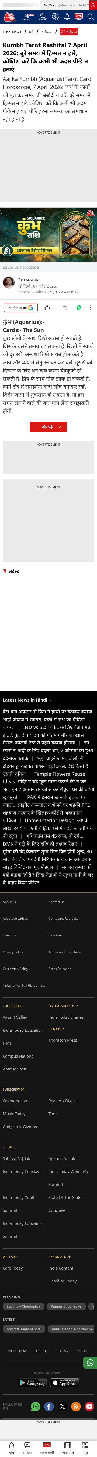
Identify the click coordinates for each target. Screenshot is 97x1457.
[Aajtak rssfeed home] (76, 1406)
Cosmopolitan (16, 1100)
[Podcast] (55, 16)
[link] (93, 5)
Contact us (56, 901)
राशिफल (46, 32)
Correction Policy (15, 968)
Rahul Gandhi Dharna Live (72, 1328)
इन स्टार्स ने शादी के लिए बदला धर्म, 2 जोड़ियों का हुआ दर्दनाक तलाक (48, 750)
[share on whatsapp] (90, 1363)
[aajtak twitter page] (62, 1406)
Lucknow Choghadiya (23, 1306)
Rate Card (55, 935)
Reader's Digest (62, 1100)
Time (53, 1113)
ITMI (7, 1043)
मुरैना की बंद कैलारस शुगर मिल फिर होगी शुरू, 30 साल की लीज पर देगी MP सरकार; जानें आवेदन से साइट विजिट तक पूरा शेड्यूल (47, 859)
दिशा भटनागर (28, 279)
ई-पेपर (62, 5)
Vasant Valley (15, 1017)
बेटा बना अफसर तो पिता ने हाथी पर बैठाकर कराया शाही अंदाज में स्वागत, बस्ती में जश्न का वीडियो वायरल (47, 719)
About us (9, 901)
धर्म (31, 32)
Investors (9, 935)
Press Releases (59, 968)
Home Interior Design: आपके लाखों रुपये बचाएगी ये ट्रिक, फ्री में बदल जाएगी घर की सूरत (47, 828)
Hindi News (12, 31)
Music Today (14, 1113)
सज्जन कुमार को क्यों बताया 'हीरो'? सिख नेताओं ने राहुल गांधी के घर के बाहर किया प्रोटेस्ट (48, 875)
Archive (82, 1351)
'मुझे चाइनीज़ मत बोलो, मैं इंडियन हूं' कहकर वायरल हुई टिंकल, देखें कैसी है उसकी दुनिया (45, 766)
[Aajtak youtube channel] (89, 1406)
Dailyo (41, 1351)
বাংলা (72, 5)
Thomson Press (62, 1040)
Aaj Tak (49, 5)
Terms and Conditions (64, 952)
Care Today (13, 1268)
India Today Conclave (22, 1171)
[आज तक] (10, 17)
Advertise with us (15, 918)
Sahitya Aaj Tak (16, 1158)
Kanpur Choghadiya (66, 1306)
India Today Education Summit (23, 1229)
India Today (87, 5)
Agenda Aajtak (61, 1158)
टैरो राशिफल (69, 32)
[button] (85, 1449)
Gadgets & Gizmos (20, 1126)
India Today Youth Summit (19, 1204)
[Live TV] (79, 18)
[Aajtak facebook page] (49, 1406)
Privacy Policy (13, 952)
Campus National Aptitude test (18, 1062)
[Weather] (43, 18)
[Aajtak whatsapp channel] (35, 1406)
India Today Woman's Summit (68, 1178)
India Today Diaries (66, 1017)
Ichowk (62, 1351)
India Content (60, 1268)
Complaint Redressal (63, 918)
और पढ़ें (47, 427)
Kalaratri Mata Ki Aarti (24, 1328)
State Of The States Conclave (65, 1204)
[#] (79, 309)
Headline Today (62, 1281)
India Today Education (23, 1030)
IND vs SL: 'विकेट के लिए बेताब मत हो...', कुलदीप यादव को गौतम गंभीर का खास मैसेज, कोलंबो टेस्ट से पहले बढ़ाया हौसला (46, 735)
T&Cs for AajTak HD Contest (24, 985)
